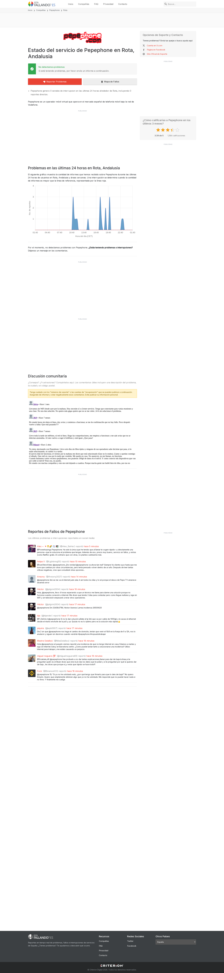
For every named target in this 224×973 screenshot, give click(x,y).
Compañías (83, 4)
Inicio (70, 4)
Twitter (130, 941)
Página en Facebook (156, 49)
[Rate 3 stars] (168, 130)
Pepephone (54, 10)
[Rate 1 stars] (158, 130)
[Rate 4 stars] (172, 130)
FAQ (96, 4)
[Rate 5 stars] (177, 130)
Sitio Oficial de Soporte (157, 54)
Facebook (131, 946)
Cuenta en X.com (154, 45)
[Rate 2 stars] (163, 130)
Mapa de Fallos (111, 81)
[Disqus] (82, 432)
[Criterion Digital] (112, 966)
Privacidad (108, 4)
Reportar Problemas (56, 81)
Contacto (122, 4)
